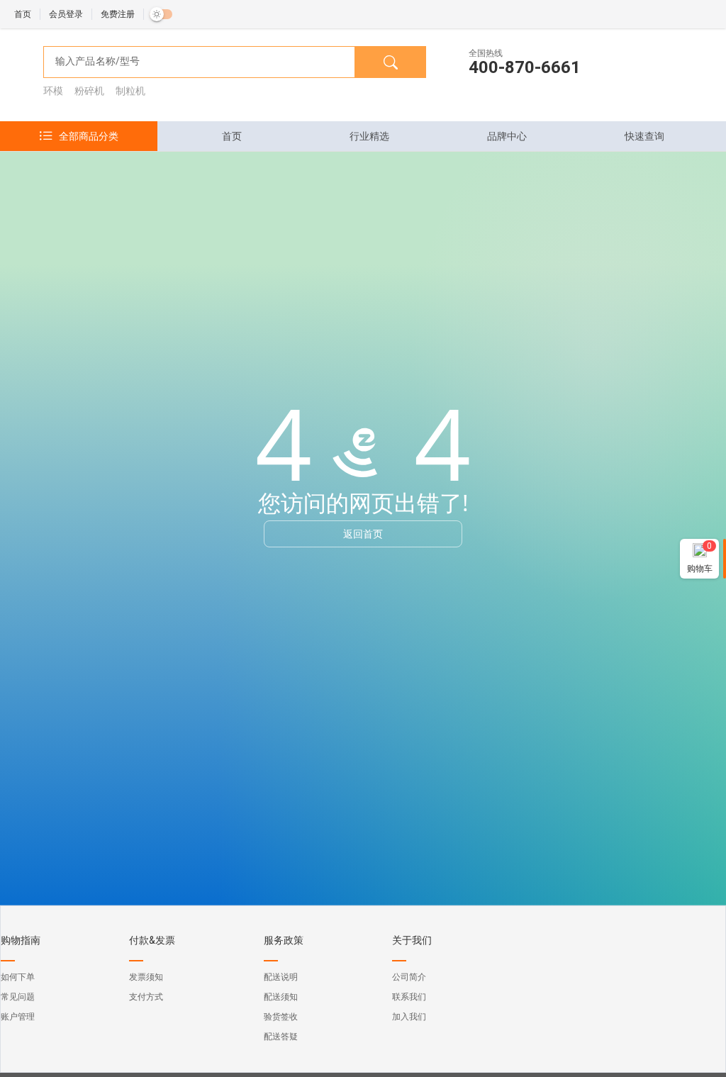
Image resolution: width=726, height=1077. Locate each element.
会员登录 (66, 14)
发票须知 (146, 977)
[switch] (161, 14)
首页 (22, 14)
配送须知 (281, 997)
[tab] (232, 136)
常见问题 (18, 997)
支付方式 (146, 997)
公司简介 (409, 977)
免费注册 (118, 14)
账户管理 (18, 1017)
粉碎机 (89, 90)
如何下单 (18, 977)
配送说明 (281, 977)
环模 (53, 90)
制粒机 (130, 90)
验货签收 (281, 1017)
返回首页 (363, 533)
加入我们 (409, 1017)
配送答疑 (281, 1037)
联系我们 (409, 997)
